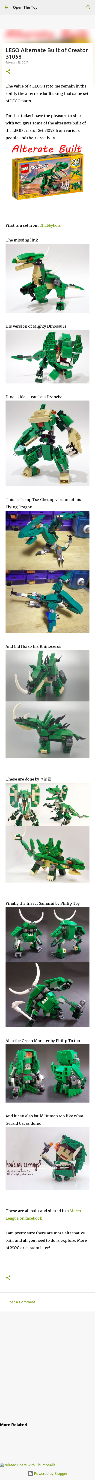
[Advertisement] (47, 1366)
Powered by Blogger (50, 1473)
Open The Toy (25, 7)
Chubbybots (50, 225)
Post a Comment (21, 1302)
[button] (8, 72)
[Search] (88, 7)
